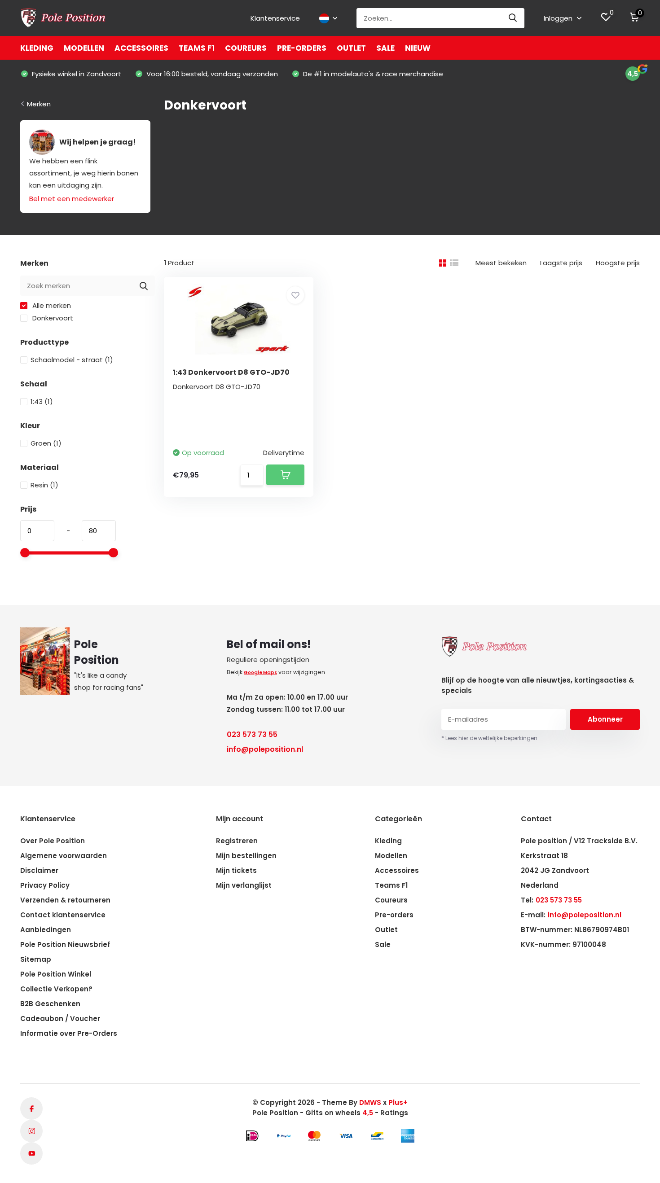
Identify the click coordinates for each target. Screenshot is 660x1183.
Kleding (36, 48)
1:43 (42, 401)
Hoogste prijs (618, 262)
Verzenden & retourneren (65, 900)
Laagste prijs (561, 262)
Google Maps (260, 672)
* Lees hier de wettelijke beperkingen (489, 738)
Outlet (351, 48)
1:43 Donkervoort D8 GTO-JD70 (231, 372)
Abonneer (605, 719)
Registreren (237, 841)
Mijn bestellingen (246, 855)
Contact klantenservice (63, 915)
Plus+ (398, 1102)
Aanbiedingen (45, 929)
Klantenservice (275, 18)
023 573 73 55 (252, 734)
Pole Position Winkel (55, 974)
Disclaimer (39, 870)
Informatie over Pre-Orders (68, 1033)
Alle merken (51, 305)
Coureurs (246, 48)
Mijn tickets (236, 870)
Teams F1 (197, 48)
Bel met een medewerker (71, 198)
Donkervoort (52, 318)
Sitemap (35, 959)
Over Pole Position (52, 841)
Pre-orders (301, 48)
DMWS (370, 1102)
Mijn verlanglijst (244, 885)
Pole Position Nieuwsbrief (65, 944)
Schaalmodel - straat (72, 359)
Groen (46, 443)
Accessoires (141, 48)
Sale (385, 48)
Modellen (84, 48)
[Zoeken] (513, 18)
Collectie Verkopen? (56, 989)
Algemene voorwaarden (63, 855)
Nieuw (418, 48)
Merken (39, 104)
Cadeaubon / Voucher (60, 1018)
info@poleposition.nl (265, 749)
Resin (44, 485)
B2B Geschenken (50, 1003)
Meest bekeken (501, 262)
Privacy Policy (45, 885)
